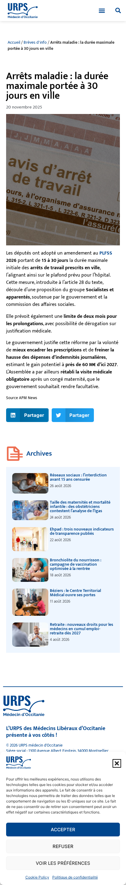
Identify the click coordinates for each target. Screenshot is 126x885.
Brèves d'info (35, 42)
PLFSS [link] (105, 253)
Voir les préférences (63, 863)
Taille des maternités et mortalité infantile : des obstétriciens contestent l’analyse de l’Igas (80, 506)
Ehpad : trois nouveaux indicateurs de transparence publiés (82, 531)
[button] (117, 763)
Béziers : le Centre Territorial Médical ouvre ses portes (75, 592)
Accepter (63, 829)
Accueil (14, 42)
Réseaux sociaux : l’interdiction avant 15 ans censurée (78, 477)
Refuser (63, 846)
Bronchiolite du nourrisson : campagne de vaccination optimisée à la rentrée (75, 564)
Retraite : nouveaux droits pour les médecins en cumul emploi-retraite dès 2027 (81, 629)
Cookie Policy (37, 877)
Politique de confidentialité (75, 877)
